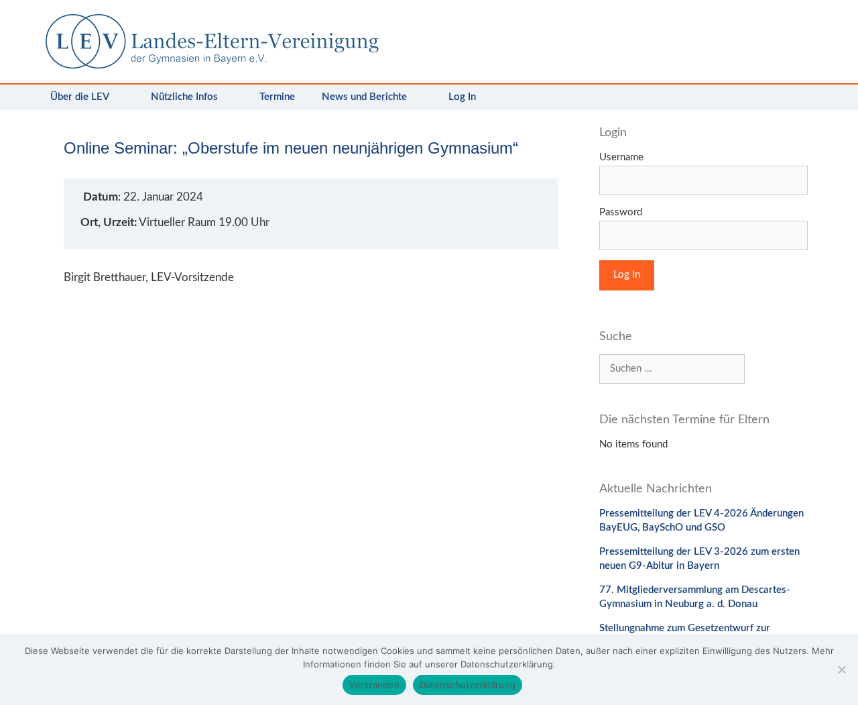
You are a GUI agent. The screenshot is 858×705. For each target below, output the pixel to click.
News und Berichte (364, 97)
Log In (462, 97)
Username (621, 157)
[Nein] (841, 669)
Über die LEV (79, 97)
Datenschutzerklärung (467, 685)
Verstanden (374, 685)
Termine (277, 97)
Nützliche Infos (184, 97)
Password (620, 212)
